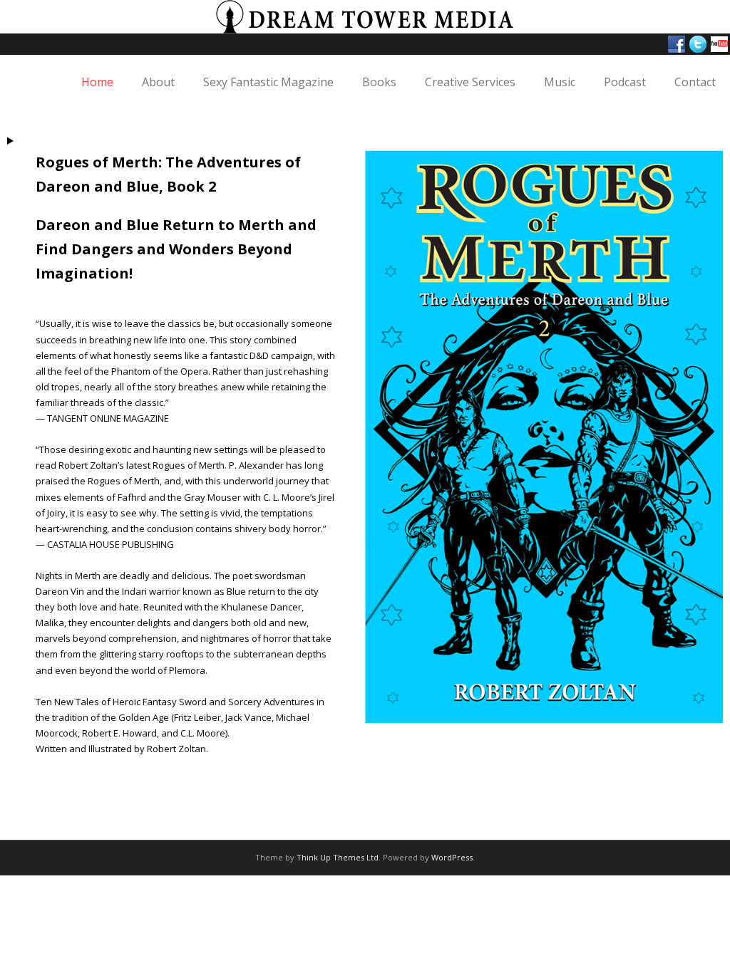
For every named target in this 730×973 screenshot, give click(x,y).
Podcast (625, 82)
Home (97, 82)
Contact (695, 82)
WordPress (452, 857)
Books (379, 82)
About (158, 82)
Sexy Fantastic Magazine (268, 82)
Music (559, 82)
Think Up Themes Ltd (338, 857)
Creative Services (470, 82)
